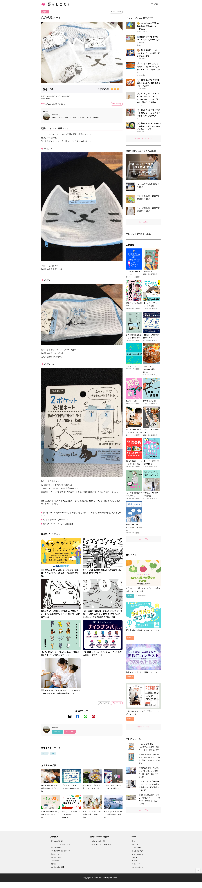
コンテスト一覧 (143, 727)
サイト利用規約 (56, 847)
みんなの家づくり (137, 851)
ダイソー (45, 12)
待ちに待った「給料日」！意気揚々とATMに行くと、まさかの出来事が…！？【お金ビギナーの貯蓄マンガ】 (60, 614)
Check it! (135, 844)
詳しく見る (69, 732)
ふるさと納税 (136, 847)
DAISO (44, 753)
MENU (156, 4)
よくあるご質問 (56, 857)
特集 (133, 841)
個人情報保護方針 (56, 867)
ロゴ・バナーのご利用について (60, 844)
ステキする (117, 104)
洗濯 (52, 753)
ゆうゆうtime (136, 864)
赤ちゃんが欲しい (137, 867)
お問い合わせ (55, 860)
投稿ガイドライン (56, 854)
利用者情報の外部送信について (60, 851)
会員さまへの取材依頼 (98, 841)
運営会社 (53, 864)
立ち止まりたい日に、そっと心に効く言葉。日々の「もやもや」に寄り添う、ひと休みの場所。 (60, 573)
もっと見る (143, 222)
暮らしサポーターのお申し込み (101, 844)
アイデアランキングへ (143, 139)
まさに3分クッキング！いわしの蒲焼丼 (57, 524)
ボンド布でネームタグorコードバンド (57, 520)
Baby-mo (135, 860)
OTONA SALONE (137, 854)
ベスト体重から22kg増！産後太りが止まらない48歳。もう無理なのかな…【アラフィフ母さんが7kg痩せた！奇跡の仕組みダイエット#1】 (102, 614)
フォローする (57, 732)
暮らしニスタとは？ (57, 841)
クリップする (116, 12)
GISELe (134, 857)
